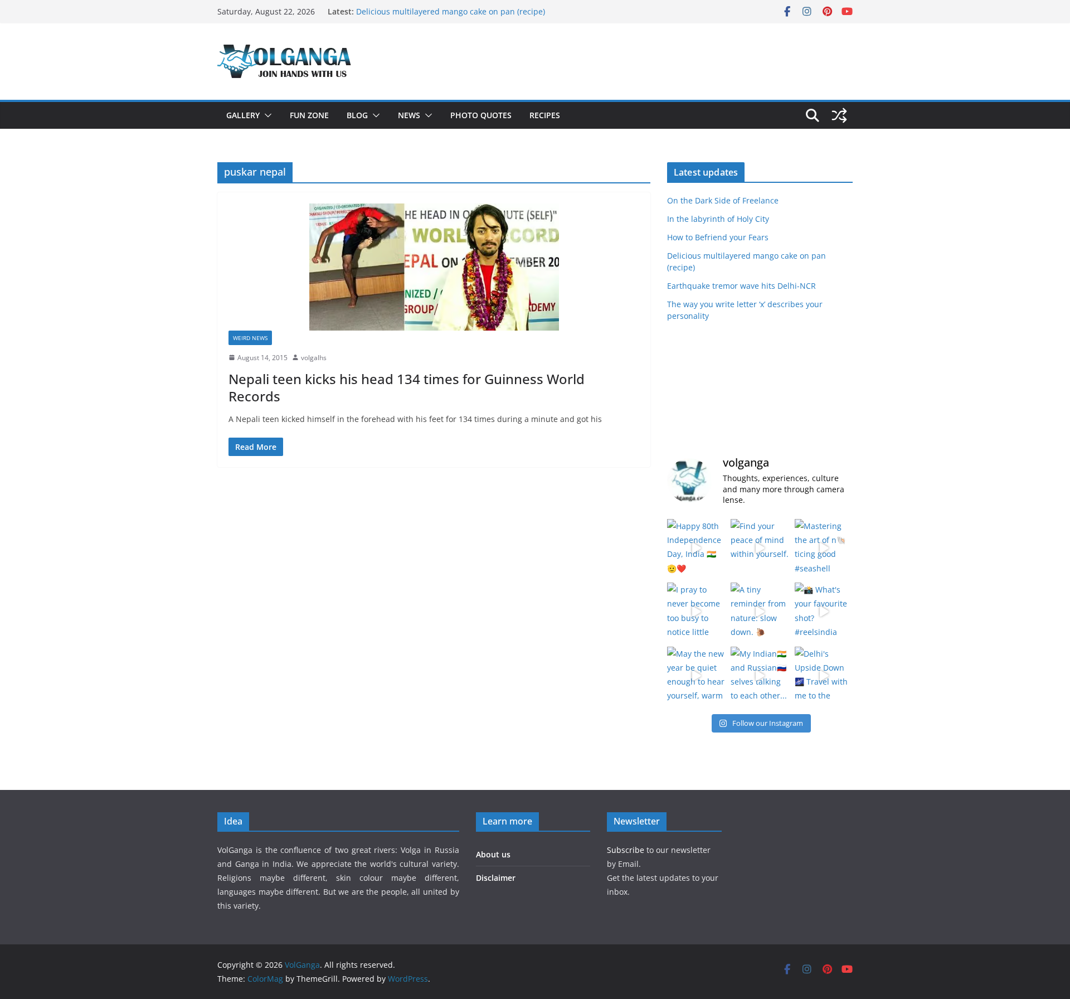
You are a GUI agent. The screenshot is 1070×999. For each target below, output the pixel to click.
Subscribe (626, 850)
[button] (266, 115)
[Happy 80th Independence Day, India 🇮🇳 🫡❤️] (696, 548)
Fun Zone (309, 115)
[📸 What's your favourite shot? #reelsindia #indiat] (824, 612)
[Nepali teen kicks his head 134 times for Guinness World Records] (433, 267)
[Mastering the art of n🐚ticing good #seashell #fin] (824, 548)
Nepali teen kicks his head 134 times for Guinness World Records (406, 387)
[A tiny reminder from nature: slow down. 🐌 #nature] (760, 612)
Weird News (250, 338)
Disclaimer (495, 877)
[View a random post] (839, 115)
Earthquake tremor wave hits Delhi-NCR (741, 285)
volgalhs (314, 357)
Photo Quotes (481, 115)
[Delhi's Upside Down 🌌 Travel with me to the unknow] (824, 676)
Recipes (544, 115)
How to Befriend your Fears (718, 237)
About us (493, 854)
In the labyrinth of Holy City (718, 219)
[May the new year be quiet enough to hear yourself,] (696, 676)
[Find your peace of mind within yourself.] (760, 548)
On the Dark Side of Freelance (723, 200)
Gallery (243, 115)
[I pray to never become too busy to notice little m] (696, 612)
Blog (357, 115)
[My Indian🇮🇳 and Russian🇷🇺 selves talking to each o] (760, 676)
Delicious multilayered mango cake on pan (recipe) (450, 11)
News (409, 115)
